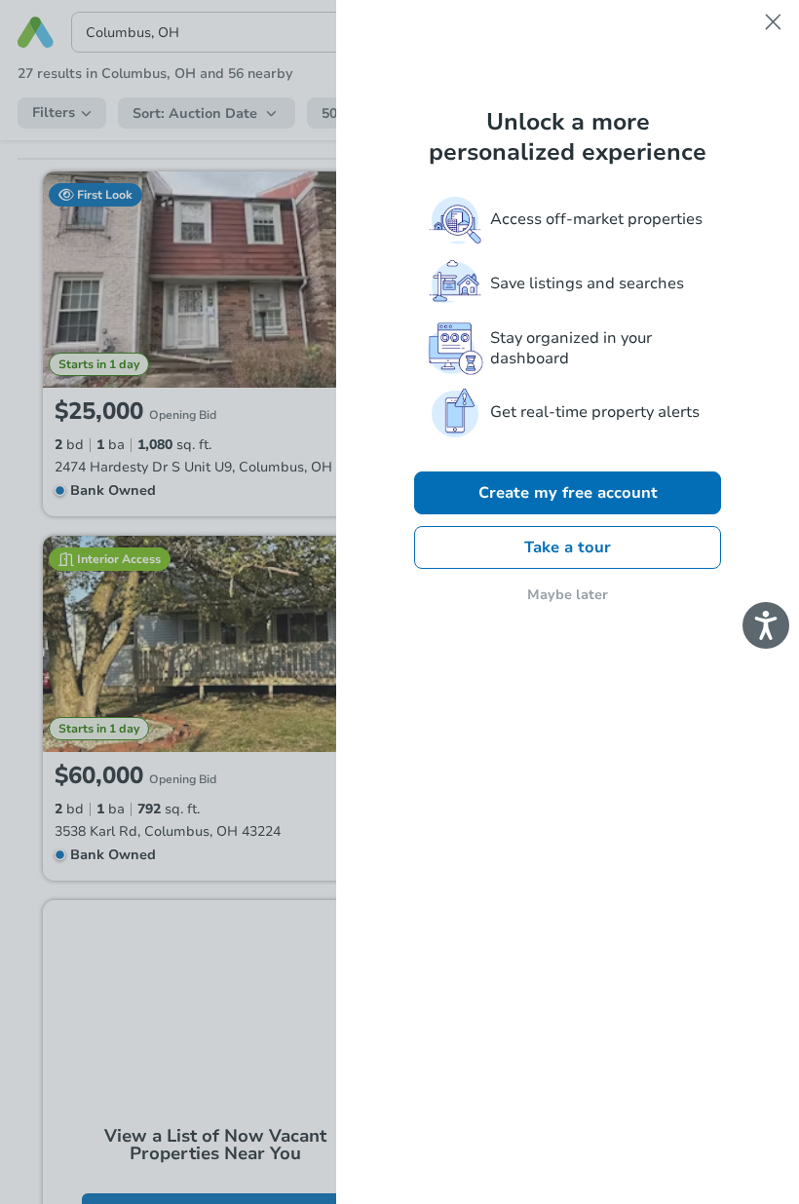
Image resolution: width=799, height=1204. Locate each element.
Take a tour (567, 547)
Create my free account (568, 493)
